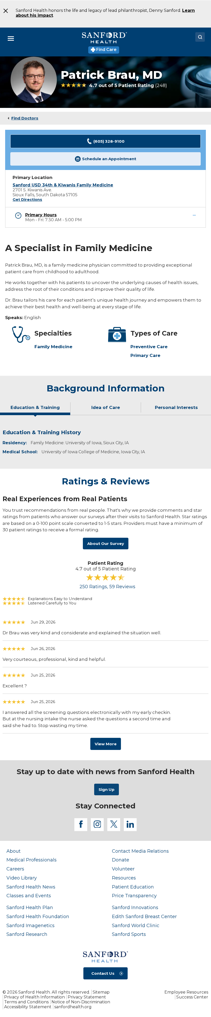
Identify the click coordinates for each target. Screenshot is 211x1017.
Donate (120, 860)
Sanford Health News (30, 887)
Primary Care (145, 355)
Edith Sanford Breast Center (144, 916)
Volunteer (123, 869)
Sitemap (101, 992)
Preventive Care (149, 346)
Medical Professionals (31, 860)
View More (106, 743)
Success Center (192, 997)
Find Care (106, 49)
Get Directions (27, 199)
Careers (15, 869)
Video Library (21, 878)
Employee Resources (186, 992)
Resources (124, 878)
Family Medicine (53, 346)
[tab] (35, 409)
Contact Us (103, 973)
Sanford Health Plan (29, 907)
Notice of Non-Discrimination (80, 1001)
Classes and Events (28, 896)
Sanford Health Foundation (37, 916)
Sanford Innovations (135, 907)
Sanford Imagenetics (30, 925)
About (13, 851)
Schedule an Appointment (109, 158)
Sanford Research (26, 934)
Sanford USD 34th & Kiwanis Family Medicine (63, 185)
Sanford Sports (129, 934)
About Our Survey (105, 543)
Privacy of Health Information (34, 997)
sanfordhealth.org (73, 1006)
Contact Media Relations (140, 851)
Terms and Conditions (26, 1001)
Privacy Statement (87, 997)
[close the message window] (5, 11)
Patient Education (133, 887)
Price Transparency (134, 896)
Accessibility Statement (27, 1006)
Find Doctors (24, 118)
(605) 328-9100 (109, 141)
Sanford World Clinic (135, 925)
